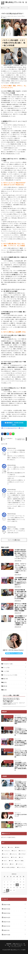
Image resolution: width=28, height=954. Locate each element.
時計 (6, 17)
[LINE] (13, 434)
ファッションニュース (10, 675)
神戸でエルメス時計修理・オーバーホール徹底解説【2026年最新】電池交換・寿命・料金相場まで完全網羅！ (21, 607)
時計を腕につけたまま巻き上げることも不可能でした (21, 806)
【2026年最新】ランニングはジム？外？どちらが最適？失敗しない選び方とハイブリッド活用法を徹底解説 (21, 732)
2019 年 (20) (6, 934)
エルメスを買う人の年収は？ (9, 867)
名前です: (5, 650)
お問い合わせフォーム (17, 943)
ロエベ (12, 864)
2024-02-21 (10, 527)
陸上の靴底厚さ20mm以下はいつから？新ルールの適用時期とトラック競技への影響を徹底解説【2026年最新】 (21, 720)
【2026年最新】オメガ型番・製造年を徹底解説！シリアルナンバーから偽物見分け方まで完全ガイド (21, 581)
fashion (17, 847)
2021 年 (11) (6, 926)
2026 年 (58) (6, 904)
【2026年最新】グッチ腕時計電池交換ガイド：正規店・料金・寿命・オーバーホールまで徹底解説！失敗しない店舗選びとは (21, 620)
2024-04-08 (10, 489)
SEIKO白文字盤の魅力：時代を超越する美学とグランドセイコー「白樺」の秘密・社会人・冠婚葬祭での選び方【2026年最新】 (20, 594)
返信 (14, 448)
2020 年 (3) (6, 930)
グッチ (21, 857)
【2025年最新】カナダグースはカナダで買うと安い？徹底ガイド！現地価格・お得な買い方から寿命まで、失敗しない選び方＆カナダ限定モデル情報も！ (21, 786)
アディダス (14, 857)
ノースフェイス (6, 850)
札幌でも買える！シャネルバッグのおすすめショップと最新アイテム (21, 825)
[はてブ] (8, 434)
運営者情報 (8, 943)
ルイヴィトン (23, 850)
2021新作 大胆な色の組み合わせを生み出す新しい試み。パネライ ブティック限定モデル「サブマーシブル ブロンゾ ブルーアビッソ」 (21, 554)
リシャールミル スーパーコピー (11, 698)
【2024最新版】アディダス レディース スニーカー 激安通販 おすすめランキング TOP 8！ (20, 797)
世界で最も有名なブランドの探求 (11, 3)
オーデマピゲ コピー (8, 700)
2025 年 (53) (6, 909)
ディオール (5, 864)
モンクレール (14, 854)
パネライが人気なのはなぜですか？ (10, 428)
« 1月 (4, 892)
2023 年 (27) (6, 917)
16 (17, 884)
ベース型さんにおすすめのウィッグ (21, 815)
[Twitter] (5, 434)
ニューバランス (22, 867)
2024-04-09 (10, 465)
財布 (5, 686)
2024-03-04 (10, 513)
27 (7, 890)
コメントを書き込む (14, 540)
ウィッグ (6, 667)
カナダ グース (6, 857)
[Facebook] (2, 434)
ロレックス (5, 854)
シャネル (11, 847)
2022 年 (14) (6, 921)
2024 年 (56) (6, 913)
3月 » (7, 892)
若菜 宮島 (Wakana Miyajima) (15, 16)
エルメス (15, 850)
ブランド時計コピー (8, 701)
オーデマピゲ (23, 854)
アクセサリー (7, 663)
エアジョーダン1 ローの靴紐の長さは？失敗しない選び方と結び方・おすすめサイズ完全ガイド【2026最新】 (21, 753)
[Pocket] (10, 434)
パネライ (21, 428)
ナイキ (4, 847)
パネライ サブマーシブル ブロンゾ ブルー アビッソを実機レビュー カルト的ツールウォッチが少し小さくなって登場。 (21, 568)
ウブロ (11, 860)
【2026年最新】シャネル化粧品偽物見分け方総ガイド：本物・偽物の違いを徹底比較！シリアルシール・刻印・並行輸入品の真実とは (21, 766)
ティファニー (20, 864)
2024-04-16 (10, 448)
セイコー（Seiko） (20, 860)
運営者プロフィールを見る (14, 653)
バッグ (6, 671)
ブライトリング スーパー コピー (11, 699)
